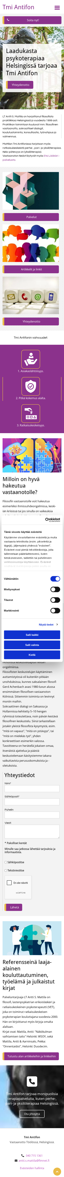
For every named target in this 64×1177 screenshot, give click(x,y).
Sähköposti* (12, 796)
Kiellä (32, 654)
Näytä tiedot (46, 624)
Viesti (8, 822)
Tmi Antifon (18, 7)
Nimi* (8, 783)
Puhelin (9, 809)
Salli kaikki (32, 634)
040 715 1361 (34, 1156)
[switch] (55, 589)
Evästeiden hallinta (32, 1168)
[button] (57, 7)
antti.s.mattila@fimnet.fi (34, 1160)
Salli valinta (32, 644)
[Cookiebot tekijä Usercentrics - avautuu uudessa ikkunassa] (45, 520)
